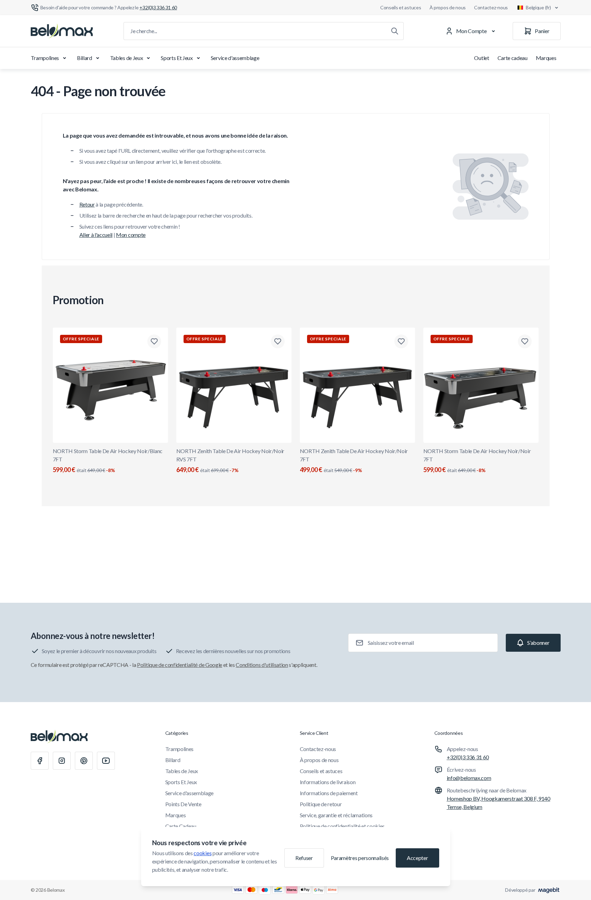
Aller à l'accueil (96, 234)
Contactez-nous (491, 7)
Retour (87, 204)
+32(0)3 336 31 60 (468, 757)
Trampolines (45, 57)
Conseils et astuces (400, 7)
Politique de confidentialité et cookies (342, 826)
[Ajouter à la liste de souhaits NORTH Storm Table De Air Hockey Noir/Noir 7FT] (525, 341)
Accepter (417, 857)
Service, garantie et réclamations (336, 815)
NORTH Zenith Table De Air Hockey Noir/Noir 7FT (354, 460)
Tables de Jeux (126, 57)
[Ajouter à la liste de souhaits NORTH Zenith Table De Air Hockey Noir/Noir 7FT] (401, 341)
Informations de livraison (328, 782)
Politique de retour (321, 804)
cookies (202, 853)
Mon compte (131, 234)
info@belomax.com (469, 777)
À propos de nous (448, 7)
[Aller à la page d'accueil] (62, 31)
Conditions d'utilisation (262, 664)
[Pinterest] (84, 761)
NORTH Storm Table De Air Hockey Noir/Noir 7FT (477, 460)
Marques (546, 57)
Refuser (304, 857)
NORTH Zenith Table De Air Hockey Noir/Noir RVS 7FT (230, 460)
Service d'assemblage (235, 57)
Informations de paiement (329, 793)
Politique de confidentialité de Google (179, 664)
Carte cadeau (513, 57)
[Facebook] (40, 761)
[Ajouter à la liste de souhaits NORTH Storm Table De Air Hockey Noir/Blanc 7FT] (154, 341)
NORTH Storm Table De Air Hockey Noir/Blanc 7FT (108, 460)
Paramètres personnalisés (360, 857)
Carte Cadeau (180, 826)
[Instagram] (62, 761)
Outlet (481, 57)
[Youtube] (106, 761)
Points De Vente (183, 804)
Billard (84, 57)
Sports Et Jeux (177, 57)
